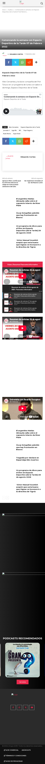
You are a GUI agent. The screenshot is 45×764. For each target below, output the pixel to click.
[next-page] (7, 497)
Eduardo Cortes (16, 54)
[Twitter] (15, 62)
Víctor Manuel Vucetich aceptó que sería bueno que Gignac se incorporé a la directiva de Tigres (28, 243)
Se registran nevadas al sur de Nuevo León (33, 182)
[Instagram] (19, 707)
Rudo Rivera (7, 133)
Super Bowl (16, 133)
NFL (20, 130)
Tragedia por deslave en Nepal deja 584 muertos (27, 459)
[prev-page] (3, 497)
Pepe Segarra (28, 130)
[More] (36, 62)
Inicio (4, 10)
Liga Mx (14, 130)
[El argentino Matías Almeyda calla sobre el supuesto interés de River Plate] (8, 202)
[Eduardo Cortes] (5, 54)
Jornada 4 (6, 130)
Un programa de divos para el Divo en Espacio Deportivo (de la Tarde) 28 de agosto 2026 (29, 229)
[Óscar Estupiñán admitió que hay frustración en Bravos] (8, 216)
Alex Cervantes (13, 127)
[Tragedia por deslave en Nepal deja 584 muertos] (8, 461)
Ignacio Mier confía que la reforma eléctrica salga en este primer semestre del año (11, 183)
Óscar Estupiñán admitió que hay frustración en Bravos (27, 215)
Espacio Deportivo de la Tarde (30, 127)
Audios (10, 10)
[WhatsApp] (22, 62)
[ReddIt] (29, 62)
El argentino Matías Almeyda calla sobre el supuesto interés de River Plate (28, 202)
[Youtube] (31, 707)
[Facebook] (8, 62)
